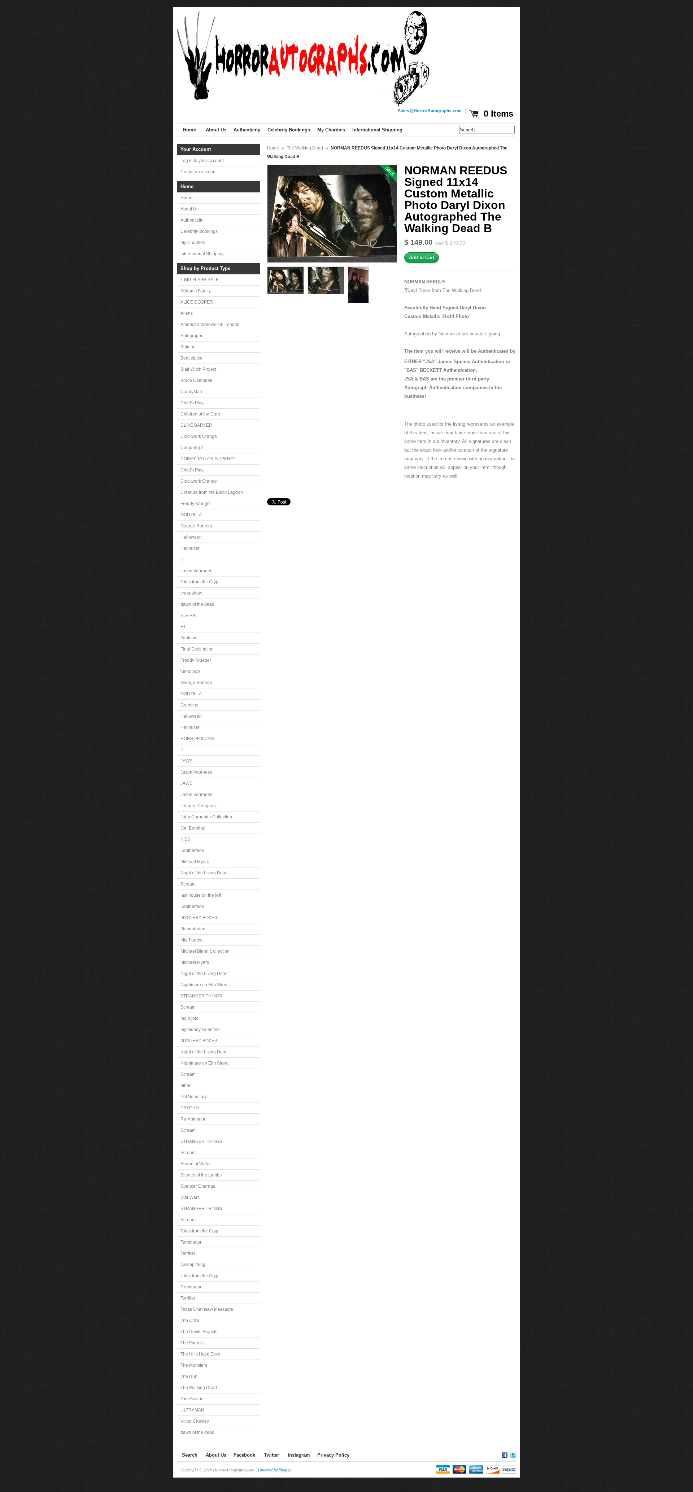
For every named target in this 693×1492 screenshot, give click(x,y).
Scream (188, 884)
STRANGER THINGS (201, 996)
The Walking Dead (198, 1387)
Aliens (186, 313)
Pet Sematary (193, 1096)
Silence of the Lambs (201, 1175)
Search (189, 1455)
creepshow (191, 593)
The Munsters (193, 1365)
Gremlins (189, 705)
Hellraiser (190, 548)
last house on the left (200, 895)
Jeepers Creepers (198, 805)
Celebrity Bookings (199, 231)
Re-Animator (192, 1119)
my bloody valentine (200, 1029)
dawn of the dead (197, 604)
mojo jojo (189, 1018)
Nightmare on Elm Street (204, 984)
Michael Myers (194, 861)
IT (182, 559)
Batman (188, 346)
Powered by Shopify (274, 1470)
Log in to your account (202, 160)
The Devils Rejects (198, 1331)
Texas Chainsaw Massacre (206, 1309)
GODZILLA (191, 514)
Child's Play (192, 402)
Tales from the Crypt (199, 581)
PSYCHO (189, 1107)
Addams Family (195, 290)
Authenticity (191, 220)
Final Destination (197, 649)
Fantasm (188, 637)
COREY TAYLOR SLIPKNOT (208, 458)
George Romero (196, 525)
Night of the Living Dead (204, 872)
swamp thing (192, 1264)
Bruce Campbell (196, 380)
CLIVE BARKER (196, 425)
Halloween (191, 537)
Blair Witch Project (198, 369)
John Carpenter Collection (206, 816)
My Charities (192, 242)
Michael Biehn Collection (205, 951)
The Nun (188, 1376)
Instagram (299, 1455)
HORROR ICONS (197, 738)
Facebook (244, 1455)
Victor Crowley (194, 1421)
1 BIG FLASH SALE (199, 279)
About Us (189, 209)
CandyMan (191, 391)
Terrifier (187, 1253)
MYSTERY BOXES (198, 917)
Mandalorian (192, 928)
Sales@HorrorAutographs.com (430, 110)
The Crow (190, 1320)
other (185, 1085)
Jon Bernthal (192, 828)
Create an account (198, 171)
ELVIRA (188, 615)
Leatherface (192, 850)
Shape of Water (195, 1163)
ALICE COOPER (196, 302)
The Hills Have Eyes (200, 1354)
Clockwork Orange (198, 436)
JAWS (186, 761)
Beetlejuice (191, 358)
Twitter (271, 1455)
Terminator (190, 1242)
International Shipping (202, 253)
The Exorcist (192, 1342)
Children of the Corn (200, 414)
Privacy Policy (333, 1455)
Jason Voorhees (196, 570)
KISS (185, 839)
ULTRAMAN (192, 1410)
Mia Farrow (191, 940)
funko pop (190, 671)
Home (186, 197)
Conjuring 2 (192, 447)
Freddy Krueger (195, 503)
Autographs (191, 335)
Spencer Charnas (197, 1186)
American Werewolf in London (210, 324)
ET (183, 626)
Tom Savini (191, 1398)
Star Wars (190, 1197)
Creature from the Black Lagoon (211, 492)
